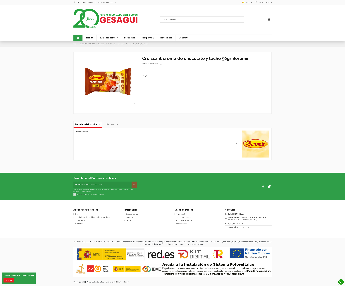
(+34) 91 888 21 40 (235, 224)
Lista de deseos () (264, 2)
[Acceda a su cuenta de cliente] (269, 19)
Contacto (129, 217)
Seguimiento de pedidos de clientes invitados (93, 217)
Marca (239, 144)
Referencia (146, 64)
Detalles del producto (87, 124)
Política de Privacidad (184, 220)
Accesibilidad (181, 224)
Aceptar (9, 280)
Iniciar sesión (80, 220)
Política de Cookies (183, 217)
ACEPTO (82, 194)
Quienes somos (132, 214)
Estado (79, 132)
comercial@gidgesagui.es (106, 2)
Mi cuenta (79, 224)
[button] (147, 38)
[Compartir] (143, 76)
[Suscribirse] (134, 185)
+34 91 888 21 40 (88, 2)
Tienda (128, 220)
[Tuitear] (146, 76)
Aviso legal (180, 214)
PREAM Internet (122, 282)
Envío (77, 214)
